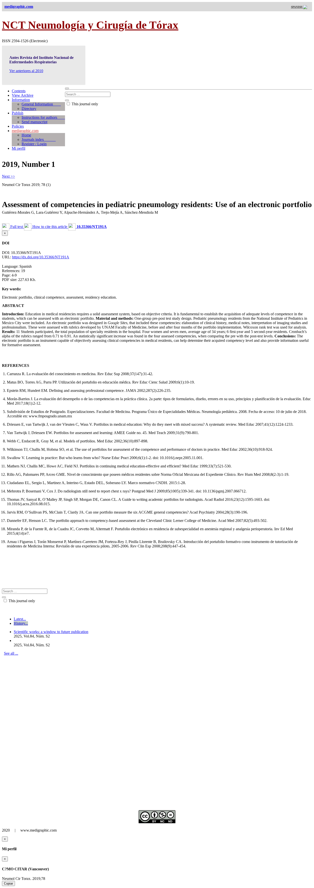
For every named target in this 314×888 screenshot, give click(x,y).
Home (26, 135)
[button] (87, 227)
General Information (41, 104)
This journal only (84, 104)
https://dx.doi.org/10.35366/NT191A (40, 257)
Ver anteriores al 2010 (26, 71)
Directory (29, 108)
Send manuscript (34, 122)
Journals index (39, 139)
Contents (19, 91)
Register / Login (34, 144)
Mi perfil (18, 148)
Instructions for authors (43, 117)
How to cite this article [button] (49, 227)
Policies (18, 126)
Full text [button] (16, 227)
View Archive (22, 95)
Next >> (8, 176)
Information (21, 100)
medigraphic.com (25, 131)
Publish (17, 113)
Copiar (8, 883)
